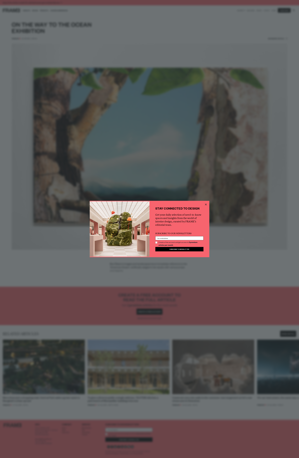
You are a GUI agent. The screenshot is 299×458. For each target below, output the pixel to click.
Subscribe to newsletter (179, 249)
